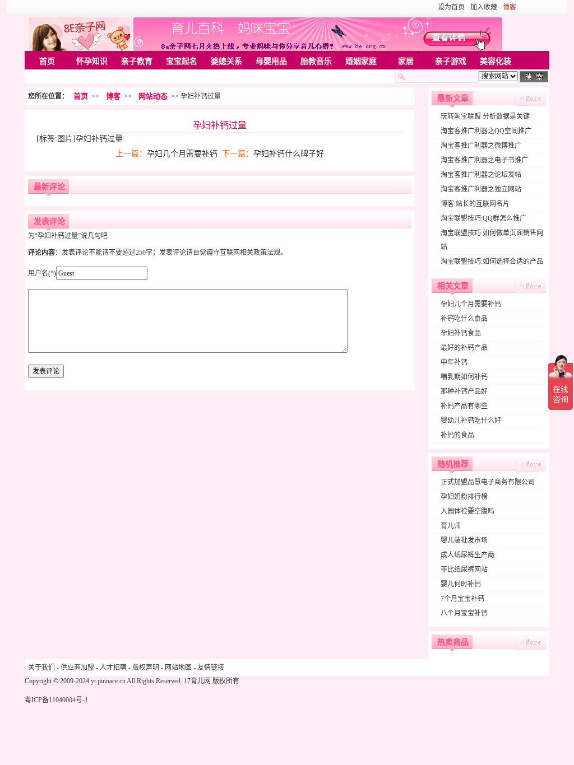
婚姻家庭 (361, 61)
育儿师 (451, 526)
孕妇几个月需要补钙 (182, 154)
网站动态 (153, 96)
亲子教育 (136, 61)
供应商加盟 (77, 667)
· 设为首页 (450, 7)
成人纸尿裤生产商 (467, 555)
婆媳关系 (226, 61)
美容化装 (495, 61)
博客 (113, 96)
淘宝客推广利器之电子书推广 (484, 160)
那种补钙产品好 (464, 391)
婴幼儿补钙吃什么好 (471, 421)
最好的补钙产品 (464, 348)
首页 (47, 61)
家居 (406, 61)
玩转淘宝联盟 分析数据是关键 (485, 116)
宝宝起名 (181, 61)
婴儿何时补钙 (461, 584)
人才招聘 (113, 667)
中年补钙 (454, 362)
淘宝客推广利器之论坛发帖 (481, 175)
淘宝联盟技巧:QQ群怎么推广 (483, 218)
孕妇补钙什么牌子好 (288, 154)
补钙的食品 (457, 435)
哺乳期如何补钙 (464, 377)
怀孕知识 (92, 61)
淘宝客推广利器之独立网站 (481, 189)
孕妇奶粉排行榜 (464, 497)
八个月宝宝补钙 (464, 613)
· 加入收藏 (481, 7)
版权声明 (145, 667)
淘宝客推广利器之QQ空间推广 (486, 131)
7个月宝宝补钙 (462, 599)
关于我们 (41, 667)
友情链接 (210, 667)
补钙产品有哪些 (464, 406)
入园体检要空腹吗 (467, 511)
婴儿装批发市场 (464, 540)
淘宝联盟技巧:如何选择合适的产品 (492, 261)
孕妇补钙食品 (461, 333)
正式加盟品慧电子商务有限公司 (488, 482)
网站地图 (178, 667)
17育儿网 (197, 681)
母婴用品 (271, 61)
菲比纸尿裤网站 (464, 569)
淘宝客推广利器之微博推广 (481, 146)
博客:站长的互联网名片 (475, 204)
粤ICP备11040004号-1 (56, 700)
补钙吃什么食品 (464, 319)
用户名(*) (42, 273)
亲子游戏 (450, 61)
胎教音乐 (316, 61)
